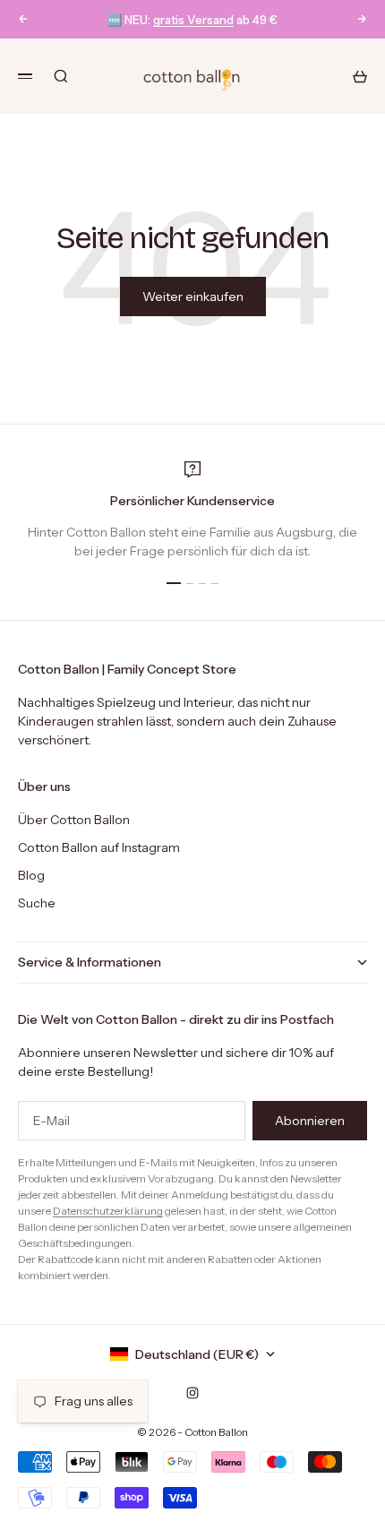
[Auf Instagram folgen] (192, 1393)
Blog (31, 875)
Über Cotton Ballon (74, 820)
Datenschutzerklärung (108, 1210)
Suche (37, 903)
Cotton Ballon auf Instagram (99, 847)
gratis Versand (193, 20)
